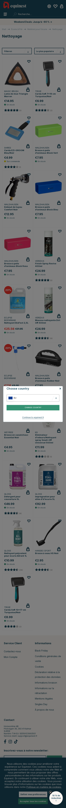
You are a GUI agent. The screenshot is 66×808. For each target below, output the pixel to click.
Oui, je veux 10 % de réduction (49, 411)
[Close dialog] (65, 392)
